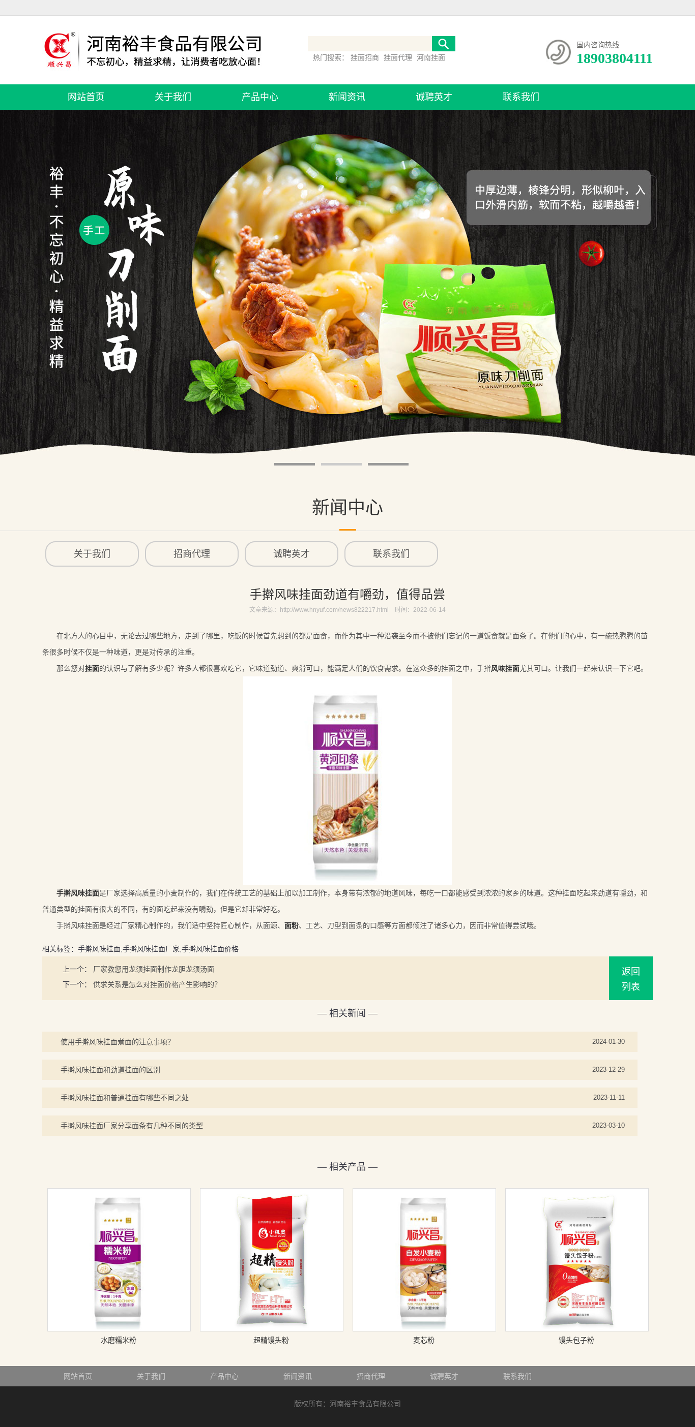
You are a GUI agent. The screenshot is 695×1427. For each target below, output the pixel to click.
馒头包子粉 (576, 1340)
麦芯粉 (424, 1340)
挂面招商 (366, 57)
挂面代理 (399, 57)
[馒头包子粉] (577, 1329)
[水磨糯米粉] (119, 1329)
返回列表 (631, 979)
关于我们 (173, 97)
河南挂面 (431, 57)
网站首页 (86, 97)
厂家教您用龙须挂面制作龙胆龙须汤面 (153, 969)
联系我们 (521, 97)
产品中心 (260, 97)
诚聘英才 (434, 97)
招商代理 (371, 1376)
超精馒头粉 (271, 1340)
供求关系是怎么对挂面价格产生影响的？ (157, 984)
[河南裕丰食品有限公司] (152, 72)
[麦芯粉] (424, 1329)
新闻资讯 (347, 97)
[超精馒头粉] (271, 1329)
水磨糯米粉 (118, 1340)
